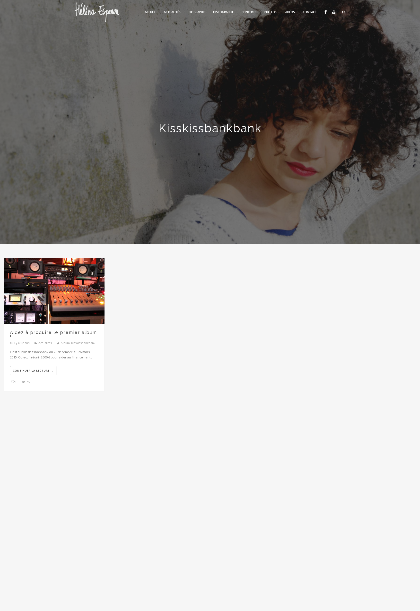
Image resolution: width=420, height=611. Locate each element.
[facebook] (325, 12)
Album (65, 343)
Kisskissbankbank (83, 343)
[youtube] (333, 12)
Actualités (45, 343)
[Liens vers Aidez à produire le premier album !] (54, 291)
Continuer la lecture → (33, 370)
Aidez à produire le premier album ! (53, 334)
